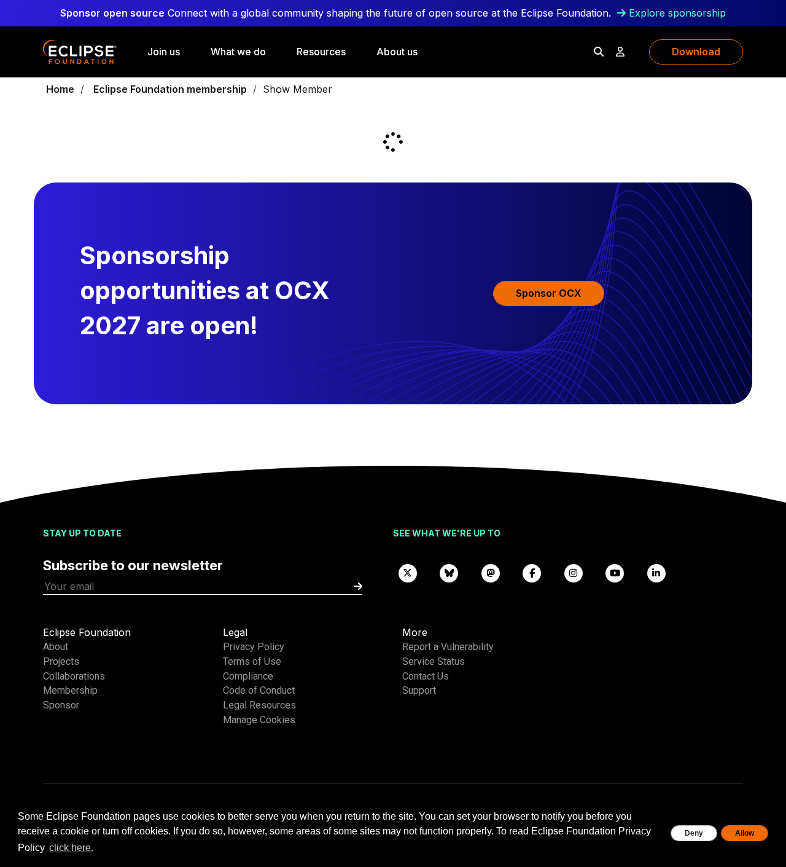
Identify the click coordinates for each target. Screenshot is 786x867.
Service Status (433, 661)
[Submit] (358, 586)
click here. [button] (71, 847)
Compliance (248, 676)
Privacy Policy (253, 647)
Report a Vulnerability (448, 647)
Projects (61, 661)
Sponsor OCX (549, 293)
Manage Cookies (259, 720)
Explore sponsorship (677, 13)
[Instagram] (573, 572)
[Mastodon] (490, 572)
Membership (70, 690)
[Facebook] (532, 572)
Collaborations (74, 676)
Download (696, 51)
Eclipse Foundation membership (170, 89)
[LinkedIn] (656, 572)
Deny (694, 833)
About (55, 647)
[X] (407, 572)
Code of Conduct (259, 690)
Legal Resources (259, 705)
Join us (163, 51)
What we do (238, 51)
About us (397, 51)
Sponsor (61, 705)
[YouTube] (615, 572)
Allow (744, 833)
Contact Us (425, 676)
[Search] (599, 51)
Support (419, 690)
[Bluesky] (449, 572)
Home (60, 89)
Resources (321, 51)
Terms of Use (252, 661)
